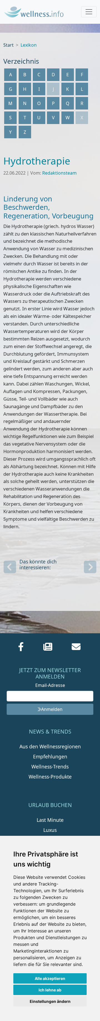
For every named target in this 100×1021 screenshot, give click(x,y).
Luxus (50, 830)
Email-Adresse (50, 685)
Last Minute (50, 820)
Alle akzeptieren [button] (50, 978)
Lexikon (29, 45)
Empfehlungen (50, 756)
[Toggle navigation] (89, 11)
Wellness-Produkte (50, 776)
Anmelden (51, 709)
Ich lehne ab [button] (50, 989)
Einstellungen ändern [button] (50, 1001)
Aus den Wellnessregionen (50, 746)
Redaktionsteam (59, 173)
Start (8, 45)
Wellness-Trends (50, 766)
